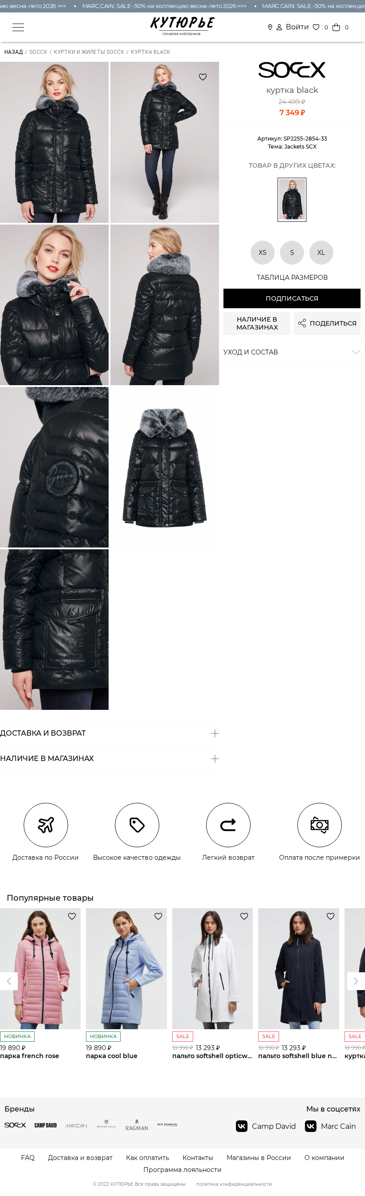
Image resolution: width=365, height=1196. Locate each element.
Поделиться (333, 323)
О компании (324, 1158)
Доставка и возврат (80, 1158)
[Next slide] (9, 981)
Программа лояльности (182, 1170)
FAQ (28, 1158)
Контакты (197, 1158)
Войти (297, 27)
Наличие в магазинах (257, 323)
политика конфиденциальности (234, 1184)
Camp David (274, 1126)
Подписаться (292, 298)
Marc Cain (338, 1126)
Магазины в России (259, 1158)
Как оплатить (147, 1158)
